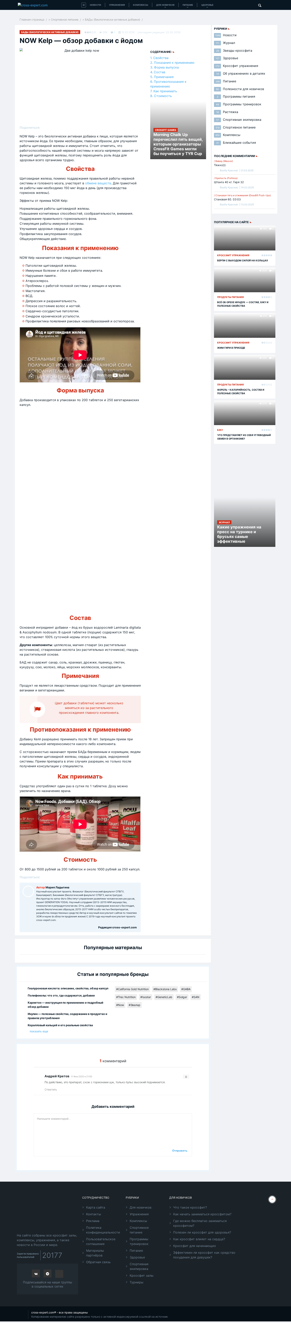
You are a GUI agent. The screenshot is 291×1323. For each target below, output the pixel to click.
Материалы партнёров (95, 1253)
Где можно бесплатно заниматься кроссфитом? (200, 1223)
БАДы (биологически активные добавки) (112, 19)
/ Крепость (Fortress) (226, 178)
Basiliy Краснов (229, 170)
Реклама (92, 1221)
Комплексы (140, 5)
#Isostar (145, 997)
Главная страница (32, 19)
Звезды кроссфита (234, 50)
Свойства (160, 58)
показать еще (39, 1031)
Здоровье (207, 5)
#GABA (185, 989)
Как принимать (165, 91)
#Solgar (182, 997)
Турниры (136, 1282)
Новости (95, 5)
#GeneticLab (164, 997)
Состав (159, 72)
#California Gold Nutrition (132, 989)
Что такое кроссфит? (190, 1207)
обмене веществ (98, 183)
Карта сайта (95, 1207)
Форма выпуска (166, 67)
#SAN (195, 997)
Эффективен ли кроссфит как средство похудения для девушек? (204, 1255)
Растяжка (227, 112)
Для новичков (165, 5)
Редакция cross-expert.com (117, 927)
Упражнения (117, 5)
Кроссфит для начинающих (194, 1246)
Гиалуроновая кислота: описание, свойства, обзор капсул (68, 988)
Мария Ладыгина (57, 887)
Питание (188, 5)
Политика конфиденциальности (103, 1230)
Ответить (51, 1089)
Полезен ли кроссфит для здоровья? (202, 1232)
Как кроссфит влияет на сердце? (199, 1239)
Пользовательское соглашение (100, 1241)
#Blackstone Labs (165, 989)
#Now (120, 1005)
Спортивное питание (64, 19)
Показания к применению (174, 63)
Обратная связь (98, 1262)
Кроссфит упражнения (236, 66)
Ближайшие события (236, 143)
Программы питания (236, 96)
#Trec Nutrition (126, 997)
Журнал (225, 43)
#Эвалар (134, 1005)
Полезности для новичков (240, 89)
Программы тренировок (238, 104)
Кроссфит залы (141, 1275)
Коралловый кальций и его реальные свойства (60, 1025)
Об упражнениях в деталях (240, 73)
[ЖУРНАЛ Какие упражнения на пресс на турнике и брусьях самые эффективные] (244, 518)
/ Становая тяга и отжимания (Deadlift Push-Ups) (242, 195)
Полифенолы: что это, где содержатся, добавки (61, 995)
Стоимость (163, 96)
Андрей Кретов (57, 1076)
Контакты (93, 1214)
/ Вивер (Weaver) (223, 161)
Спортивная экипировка (238, 120)
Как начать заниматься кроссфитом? (202, 1214)
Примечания (164, 77)
